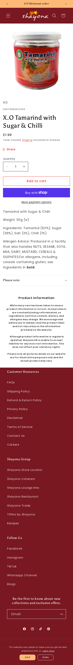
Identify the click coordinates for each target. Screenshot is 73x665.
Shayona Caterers (21, 479)
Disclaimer (15, 418)
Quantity (9, 159)
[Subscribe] (61, 614)
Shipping (27, 140)
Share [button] (11, 149)
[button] (8, 15)
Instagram (15, 558)
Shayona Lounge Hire (23, 488)
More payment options (37, 202)
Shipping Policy (18, 391)
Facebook (14, 549)
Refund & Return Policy (24, 400)
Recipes (13, 523)
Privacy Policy (17, 409)
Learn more (48, 651)
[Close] (70, 647)
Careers (13, 445)
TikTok (12, 566)
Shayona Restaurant (22, 497)
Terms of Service (20, 427)
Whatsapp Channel (22, 575)
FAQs (11, 382)
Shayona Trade (18, 506)
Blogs (11, 584)
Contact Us (16, 436)
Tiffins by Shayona (21, 514)
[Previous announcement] (7, 4)
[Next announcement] (66, 4)
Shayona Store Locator (25, 470)
